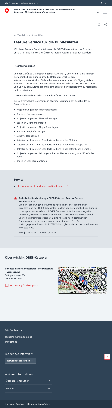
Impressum (9, 404)
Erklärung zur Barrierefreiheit (38, 404)
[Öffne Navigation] (105, 12)
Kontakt (10, 388)
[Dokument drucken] (99, 24)
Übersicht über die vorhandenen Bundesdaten (41, 186)
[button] (107, 357)
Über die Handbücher (17, 380)
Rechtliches (20, 404)
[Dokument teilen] (105, 24)
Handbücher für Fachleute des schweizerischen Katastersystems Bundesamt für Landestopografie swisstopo (44, 10)
